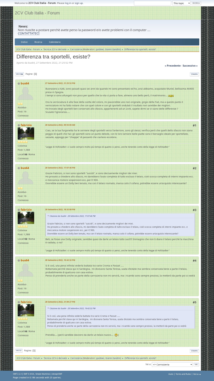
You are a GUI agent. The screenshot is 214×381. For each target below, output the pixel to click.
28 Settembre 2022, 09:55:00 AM (60, 125)
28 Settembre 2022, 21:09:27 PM (60, 302)
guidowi (100, 49)
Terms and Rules (183, 374)
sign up (79, 3)
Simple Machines (42, 374)
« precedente (173, 65)
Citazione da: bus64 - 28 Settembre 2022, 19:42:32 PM (72, 308)
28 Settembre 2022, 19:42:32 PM (60, 260)
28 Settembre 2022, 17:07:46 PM (60, 167)
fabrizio (26, 125)
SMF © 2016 (28, 374)
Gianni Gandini (112, 49)
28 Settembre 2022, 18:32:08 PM (60, 209)
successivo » (190, 65)
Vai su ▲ (197, 374)
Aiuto (170, 374)
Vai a (148, 364)
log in (68, 3)
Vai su (18, 350)
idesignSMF (57, 374)
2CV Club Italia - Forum (37, 12)
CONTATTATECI (28, 33)
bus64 (25, 83)
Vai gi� (19, 74)
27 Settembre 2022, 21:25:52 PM (60, 83)
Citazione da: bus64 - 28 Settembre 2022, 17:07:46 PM (72, 216)
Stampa (194, 74)
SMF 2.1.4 (17, 374)
